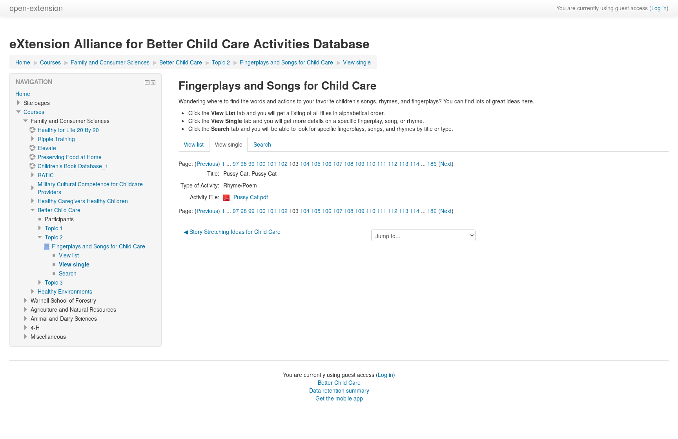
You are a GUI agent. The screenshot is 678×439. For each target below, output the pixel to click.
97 (236, 163)
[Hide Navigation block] (147, 82)
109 (360, 163)
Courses (34, 112)
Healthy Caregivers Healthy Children (83, 201)
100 (261, 163)
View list (194, 144)
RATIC (46, 175)
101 (272, 163)
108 (349, 163)
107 (338, 163)
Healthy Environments (65, 291)
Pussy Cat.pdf (250, 197)
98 (244, 163)
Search (262, 144)
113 (403, 163)
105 (316, 163)
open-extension (36, 7)
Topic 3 (54, 282)
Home (22, 93)
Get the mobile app (339, 398)
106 (327, 163)
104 (305, 163)
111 (381, 163)
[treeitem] (85, 93)
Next (446, 163)
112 (392, 163)
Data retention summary (339, 390)
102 (283, 163)
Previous (207, 163)
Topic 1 (54, 228)
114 (414, 163)
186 (432, 163)
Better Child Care (59, 210)
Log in (659, 8)
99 (251, 163)
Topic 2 (54, 237)
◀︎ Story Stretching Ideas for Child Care (232, 231)
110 (370, 163)
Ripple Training (56, 139)
